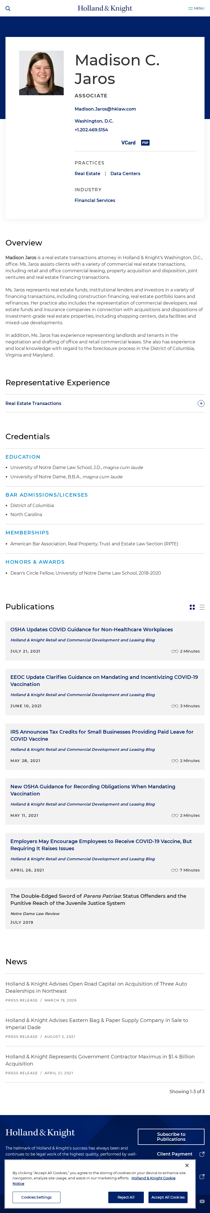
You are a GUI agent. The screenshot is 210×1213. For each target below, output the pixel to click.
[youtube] (202, 1202)
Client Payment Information (174, 1158)
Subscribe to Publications (171, 1137)
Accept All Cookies (168, 1197)
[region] (100, 1184)
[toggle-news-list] (202, 607)
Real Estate (87, 173)
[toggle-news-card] (192, 607)
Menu (199, 8)
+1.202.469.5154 (91, 129)
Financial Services (95, 200)
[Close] (187, 1165)
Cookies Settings (36, 1197)
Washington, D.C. (94, 121)
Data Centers (125, 173)
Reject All (126, 1197)
